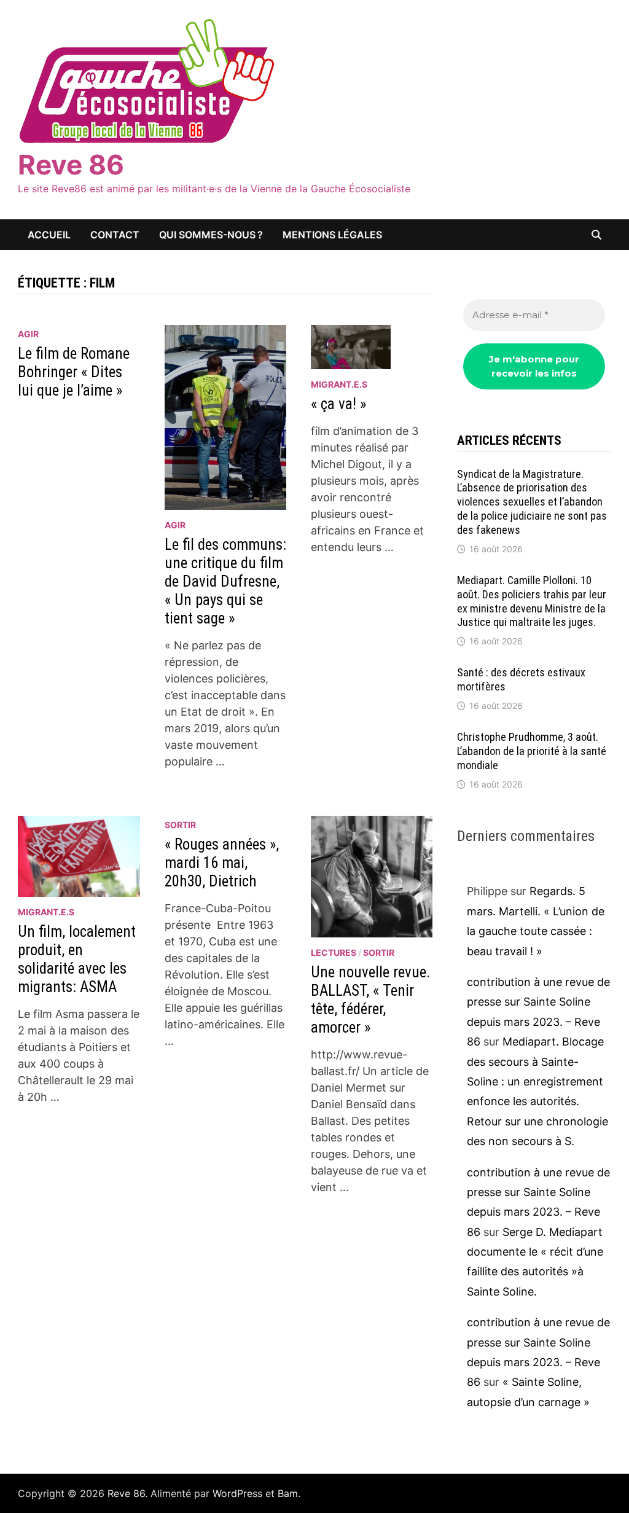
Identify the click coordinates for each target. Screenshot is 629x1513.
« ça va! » (338, 404)
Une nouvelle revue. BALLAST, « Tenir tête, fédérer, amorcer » (370, 999)
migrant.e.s (339, 384)
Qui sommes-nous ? (211, 235)
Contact (114, 235)
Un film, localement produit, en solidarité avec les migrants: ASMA (77, 959)
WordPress (237, 1493)
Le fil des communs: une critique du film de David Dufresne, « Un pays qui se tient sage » (225, 581)
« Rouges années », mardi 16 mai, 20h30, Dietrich (222, 862)
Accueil (49, 235)
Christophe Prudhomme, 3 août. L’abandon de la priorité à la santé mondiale (531, 751)
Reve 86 (71, 164)
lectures (333, 952)
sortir (180, 824)
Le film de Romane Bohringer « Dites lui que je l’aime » (74, 372)
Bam (288, 1493)
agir (28, 334)
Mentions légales (332, 235)
